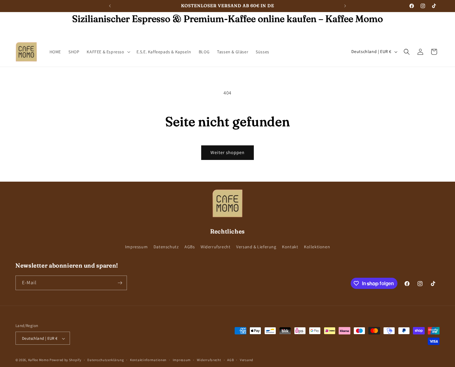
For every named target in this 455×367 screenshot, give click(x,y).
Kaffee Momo (38, 360)
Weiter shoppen (227, 152)
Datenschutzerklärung (105, 360)
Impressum (136, 247)
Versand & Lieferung (256, 247)
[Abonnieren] (120, 283)
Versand (246, 360)
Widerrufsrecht (215, 247)
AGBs (189, 247)
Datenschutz (166, 247)
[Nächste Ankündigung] (345, 6)
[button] (107, 51)
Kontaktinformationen (148, 360)
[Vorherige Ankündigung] (110, 6)
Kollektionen (317, 247)
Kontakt (290, 247)
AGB (230, 360)
